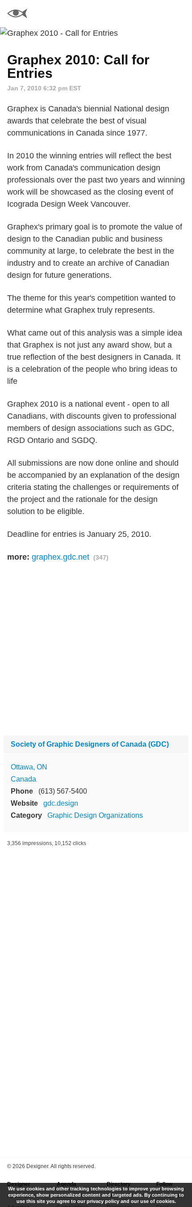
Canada (23, 779)
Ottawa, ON (29, 767)
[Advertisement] (96, 649)
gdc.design (60, 803)
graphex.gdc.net (60, 556)
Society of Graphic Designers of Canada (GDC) (90, 744)
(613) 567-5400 (62, 791)
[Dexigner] (17, 14)
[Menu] (180, 13)
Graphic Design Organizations (95, 815)
